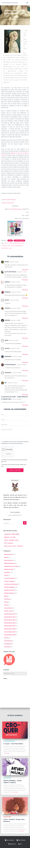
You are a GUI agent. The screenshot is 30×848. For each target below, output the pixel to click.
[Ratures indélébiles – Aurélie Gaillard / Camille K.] (15, 766)
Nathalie (7, 320)
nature (12, 245)
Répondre (25, 269)
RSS (21, 844)
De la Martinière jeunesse (16, 209)
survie (10, 248)
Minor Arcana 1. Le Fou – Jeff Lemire (13, 546)
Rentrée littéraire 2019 (9, 632)
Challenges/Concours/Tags (11, 566)
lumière (8, 245)
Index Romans (21, 840)
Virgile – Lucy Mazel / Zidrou (11, 540)
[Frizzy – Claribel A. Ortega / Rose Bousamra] (15, 805)
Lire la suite (6, 753)
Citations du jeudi (8, 569)
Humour (6, 575)
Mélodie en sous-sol (16, 153)
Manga (6, 596)
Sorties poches (8, 640)
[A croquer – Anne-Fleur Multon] (15, 730)
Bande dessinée (8, 560)
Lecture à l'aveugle (9, 581)
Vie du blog (7, 646)
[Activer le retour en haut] (27, 845)
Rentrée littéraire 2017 (9, 625)
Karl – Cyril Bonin (8, 543)
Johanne (7, 308)
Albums (10, 240)
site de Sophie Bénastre (9, 199)
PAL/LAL (6, 602)
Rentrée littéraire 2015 (9, 620)
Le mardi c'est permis (9, 578)
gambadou (8, 356)
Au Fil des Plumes (10, 272)
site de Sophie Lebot (8, 203)
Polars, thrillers (8, 608)
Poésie (6, 605)
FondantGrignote (10, 364)
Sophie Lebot (5, 248)
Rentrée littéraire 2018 (9, 628)
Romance (6, 637)
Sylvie (6, 340)
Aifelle (7, 261)
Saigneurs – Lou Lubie (9, 537)
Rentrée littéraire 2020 (9, 634)
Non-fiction (7, 599)
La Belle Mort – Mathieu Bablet (11, 534)
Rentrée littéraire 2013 (9, 614)
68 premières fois (8, 554)
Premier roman (8, 611)
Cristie (7, 300)
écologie (4, 245)
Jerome (7, 348)
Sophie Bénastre (19, 245)
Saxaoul (7, 282)
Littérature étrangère (9, 587)
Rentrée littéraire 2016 (9, 623)
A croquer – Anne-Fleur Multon (13, 743)
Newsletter (13, 844)
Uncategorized (8, 643)
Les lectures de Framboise (11, 584)
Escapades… (7, 572)
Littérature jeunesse (19, 240)
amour (6, 243)
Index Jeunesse (10, 840)
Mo (6, 382)
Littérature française (9, 590)
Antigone (8, 292)
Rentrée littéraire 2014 (9, 617)
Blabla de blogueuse (9, 563)
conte (10, 243)
